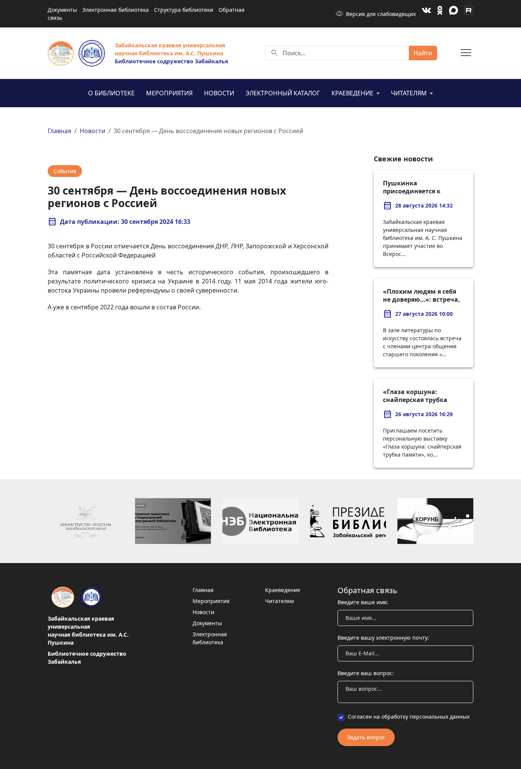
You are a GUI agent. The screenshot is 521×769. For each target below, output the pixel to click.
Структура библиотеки (183, 9)
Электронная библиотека (115, 9)
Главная (59, 131)
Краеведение (353, 93)
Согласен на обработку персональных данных (409, 716)
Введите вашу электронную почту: (383, 637)
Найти (422, 53)
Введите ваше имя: (363, 602)
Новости (219, 93)
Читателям (409, 93)
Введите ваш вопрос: (366, 673)
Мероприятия (169, 93)
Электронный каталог (283, 93)
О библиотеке (111, 93)
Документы (62, 9)
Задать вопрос (366, 737)
